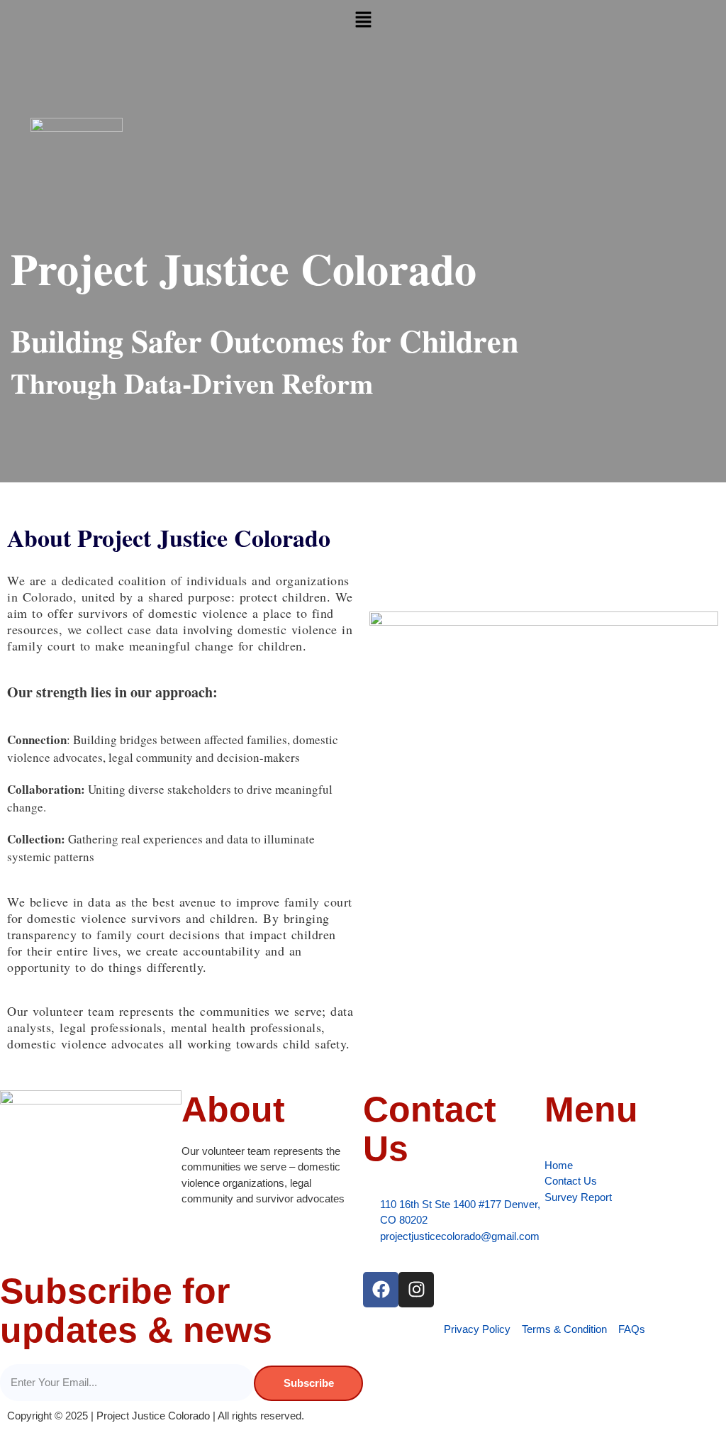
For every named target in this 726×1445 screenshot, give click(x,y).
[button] (363, 20)
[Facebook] (380, 1289)
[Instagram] (416, 1289)
